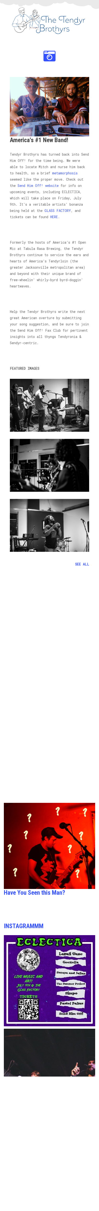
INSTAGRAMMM (23, 926)
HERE (54, 217)
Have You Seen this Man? (34, 892)
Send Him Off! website (38, 185)
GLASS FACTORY (57, 210)
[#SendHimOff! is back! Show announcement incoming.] (49, 1074)
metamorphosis (65, 173)
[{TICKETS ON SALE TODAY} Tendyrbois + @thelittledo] (49, 980)
